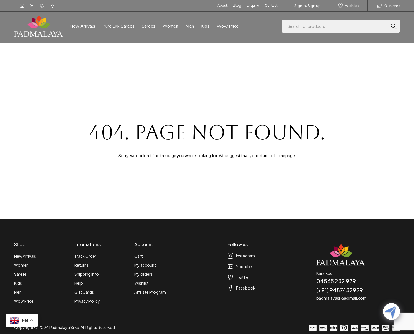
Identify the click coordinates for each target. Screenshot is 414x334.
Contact (271, 5)
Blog (237, 5)
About (222, 5)
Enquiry (253, 5)
